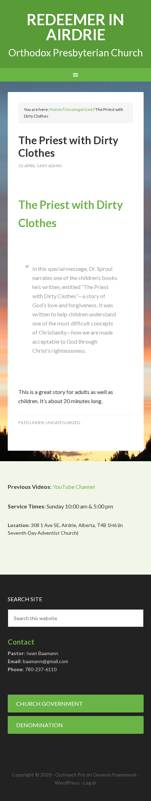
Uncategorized (63, 422)
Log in (89, 783)
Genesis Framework (115, 775)
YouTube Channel (74, 486)
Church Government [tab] (49, 703)
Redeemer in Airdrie (75, 26)
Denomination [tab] (39, 725)
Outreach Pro (70, 775)
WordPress (67, 783)
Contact (21, 642)
